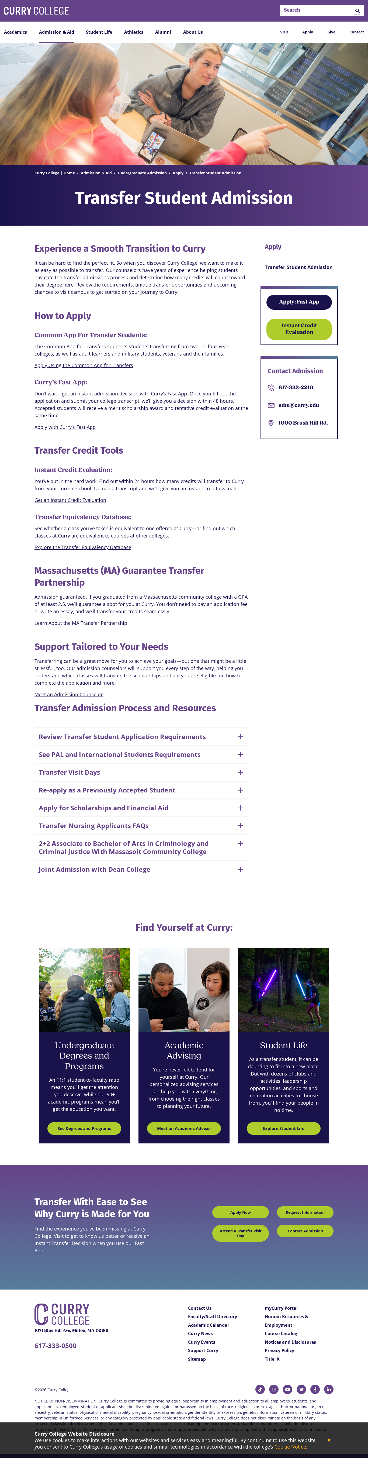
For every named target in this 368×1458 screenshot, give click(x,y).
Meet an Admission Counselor (68, 694)
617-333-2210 (296, 388)
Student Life (99, 32)
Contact (356, 32)
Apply (307, 32)
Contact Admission (305, 1230)
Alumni (163, 32)
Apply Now (240, 1212)
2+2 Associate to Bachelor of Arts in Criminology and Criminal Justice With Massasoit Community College (124, 847)
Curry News (200, 1333)
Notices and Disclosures (290, 1342)
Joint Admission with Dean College (94, 869)
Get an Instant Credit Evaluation (70, 500)
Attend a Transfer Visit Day (241, 1233)
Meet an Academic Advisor (184, 1128)
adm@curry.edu (299, 405)
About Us (193, 32)
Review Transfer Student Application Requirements (122, 736)
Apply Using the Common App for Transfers (83, 365)
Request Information (305, 1212)
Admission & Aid (56, 32)
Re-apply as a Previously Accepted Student (107, 789)
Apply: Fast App (299, 302)
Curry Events (201, 1342)
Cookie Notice (290, 1446)
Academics (15, 32)
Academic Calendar (208, 1325)
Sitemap (197, 1359)
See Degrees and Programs (84, 1128)
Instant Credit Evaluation (299, 329)
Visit (284, 32)
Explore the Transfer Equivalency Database (82, 547)
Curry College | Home (54, 172)
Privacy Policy (279, 1350)
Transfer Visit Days (69, 772)
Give (331, 32)
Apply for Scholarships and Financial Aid (104, 807)
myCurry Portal (281, 1308)
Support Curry (203, 1350)
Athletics (133, 32)
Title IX (272, 1359)
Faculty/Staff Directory (212, 1316)
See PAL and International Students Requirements (120, 754)
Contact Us (199, 1308)
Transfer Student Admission (215, 172)
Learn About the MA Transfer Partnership (80, 623)
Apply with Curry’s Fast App (65, 427)
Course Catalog (281, 1333)
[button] (357, 11)
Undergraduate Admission (142, 172)
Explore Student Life (283, 1128)
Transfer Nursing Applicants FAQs (94, 825)
